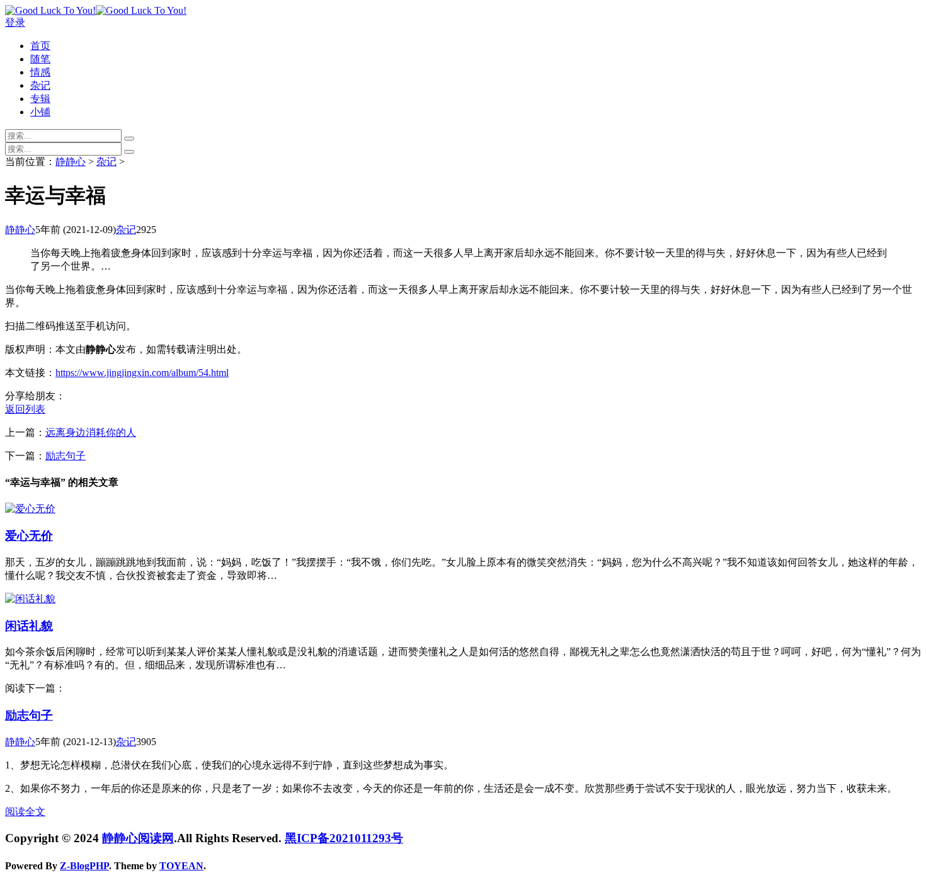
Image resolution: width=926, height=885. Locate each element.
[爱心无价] (30, 508)
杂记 (40, 85)
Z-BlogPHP (84, 865)
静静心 (70, 161)
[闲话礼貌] (30, 598)
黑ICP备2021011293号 (344, 838)
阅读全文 (25, 811)
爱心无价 (29, 535)
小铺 (40, 111)
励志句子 (65, 455)
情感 (40, 72)
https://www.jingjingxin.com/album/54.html (142, 372)
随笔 (40, 59)
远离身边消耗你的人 (90, 432)
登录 (15, 22)
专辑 (40, 98)
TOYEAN (181, 865)
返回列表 (25, 409)
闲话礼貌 (29, 625)
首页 (40, 45)
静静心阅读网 (138, 838)
